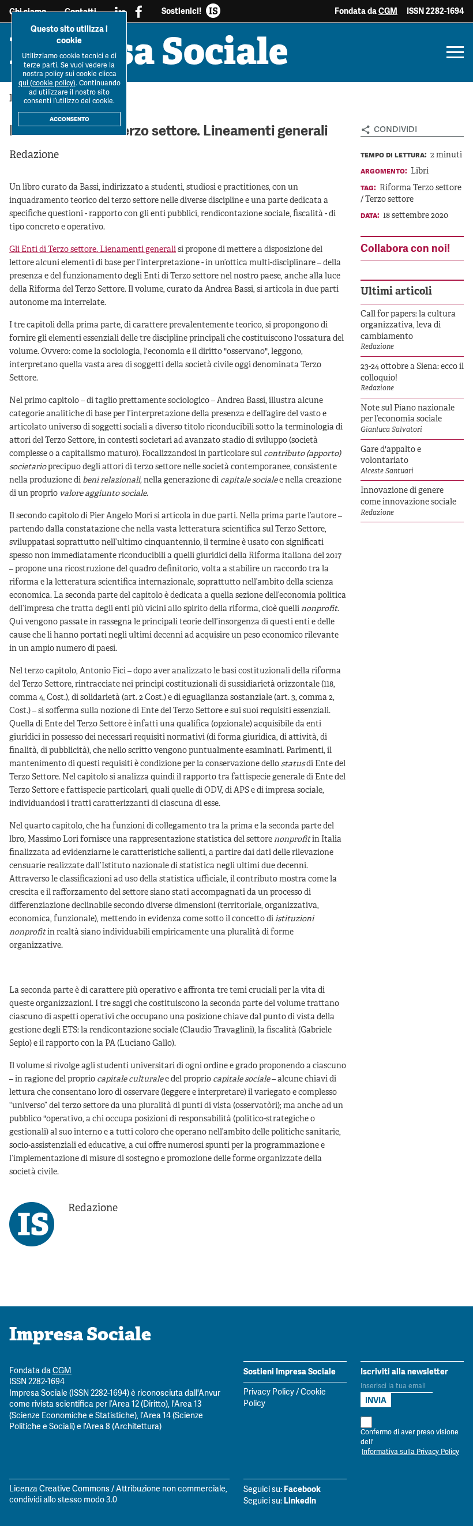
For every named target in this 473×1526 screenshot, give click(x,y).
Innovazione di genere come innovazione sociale (408, 496)
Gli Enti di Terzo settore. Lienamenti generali (92, 250)
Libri (420, 171)
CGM (387, 11)
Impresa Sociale (148, 54)
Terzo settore (389, 200)
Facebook (302, 1489)
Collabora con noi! (405, 248)
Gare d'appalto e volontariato (391, 455)
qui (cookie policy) (47, 83)
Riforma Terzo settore (420, 188)
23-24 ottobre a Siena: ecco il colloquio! (412, 372)
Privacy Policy (268, 1392)
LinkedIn (300, 1500)
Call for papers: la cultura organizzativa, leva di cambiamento (408, 326)
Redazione (34, 155)
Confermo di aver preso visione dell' (410, 1442)
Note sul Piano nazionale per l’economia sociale (408, 414)
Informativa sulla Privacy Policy (410, 1452)
